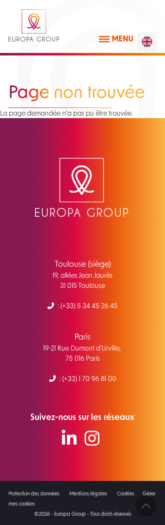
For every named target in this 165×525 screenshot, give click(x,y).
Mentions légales (88, 493)
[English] (147, 41)
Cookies (125, 493)
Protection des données (33, 493)
